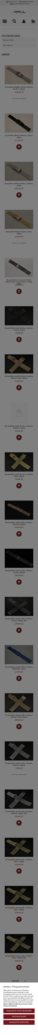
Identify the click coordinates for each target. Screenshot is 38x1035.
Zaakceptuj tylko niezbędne (19, 1011)
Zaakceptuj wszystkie (19, 1022)
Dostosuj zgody (19, 1017)
